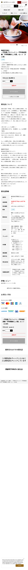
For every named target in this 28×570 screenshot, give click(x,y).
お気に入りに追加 (14, 96)
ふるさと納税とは (23, 13)
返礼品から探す (7, 9)
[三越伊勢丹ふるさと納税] (8, 2)
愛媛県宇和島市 (5, 50)
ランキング (4, 13)
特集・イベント (14, 13)
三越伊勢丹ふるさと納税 (6, 380)
